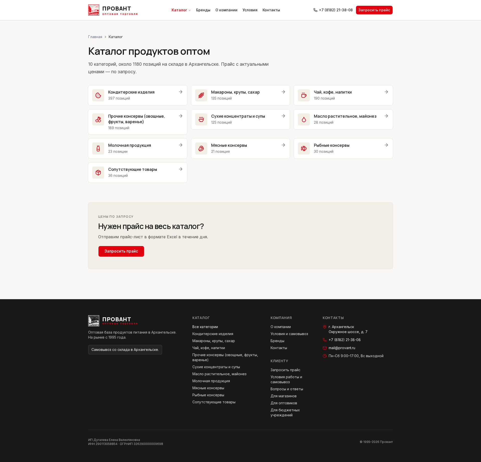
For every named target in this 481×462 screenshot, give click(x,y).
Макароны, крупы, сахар (213, 341)
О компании (226, 10)
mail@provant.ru (342, 348)
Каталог (179, 10)
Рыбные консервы (208, 395)
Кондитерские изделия (212, 334)
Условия (250, 10)
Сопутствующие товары (213, 402)
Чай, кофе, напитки (208, 348)
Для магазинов (284, 396)
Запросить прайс (374, 10)
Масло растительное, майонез (219, 374)
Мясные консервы (208, 388)
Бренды (203, 10)
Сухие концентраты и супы (216, 367)
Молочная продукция (211, 381)
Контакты (271, 10)
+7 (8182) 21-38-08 (336, 10)
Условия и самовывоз (289, 334)
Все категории (205, 327)
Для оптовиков (284, 403)
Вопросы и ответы (287, 389)
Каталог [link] (116, 37)
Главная (95, 37)
